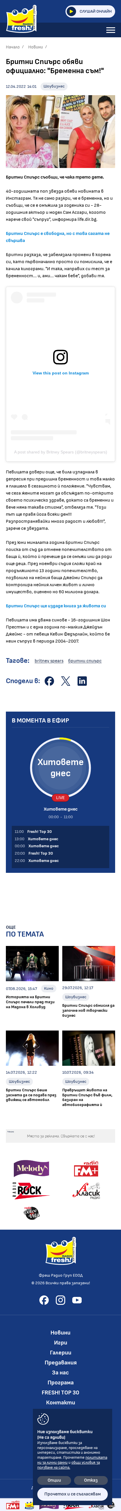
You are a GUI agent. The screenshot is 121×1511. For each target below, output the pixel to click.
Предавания (61, 1362)
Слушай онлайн (96, 11)
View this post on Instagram (61, 373)
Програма (61, 1382)
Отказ (91, 1480)
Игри (60, 1342)
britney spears (49, 661)
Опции (54, 1480)
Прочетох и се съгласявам (72, 1494)
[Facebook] (44, 1300)
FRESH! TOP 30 (60, 1392)
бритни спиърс (85, 661)
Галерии (60, 1352)
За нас (60, 1372)
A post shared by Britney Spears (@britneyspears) (60, 452)
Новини (35, 47)
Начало (13, 47)
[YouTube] (77, 1300)
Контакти (60, 1402)
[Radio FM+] (13, 1505)
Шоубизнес (54, 86)
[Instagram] (60, 1300)
